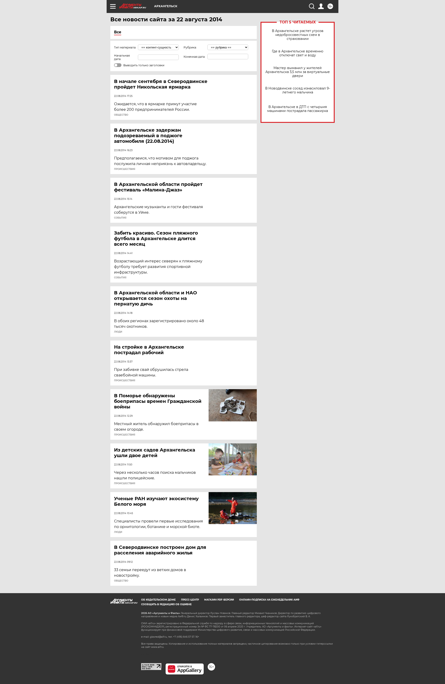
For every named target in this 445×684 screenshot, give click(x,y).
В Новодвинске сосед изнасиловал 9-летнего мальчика (297, 90)
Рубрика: (190, 47)
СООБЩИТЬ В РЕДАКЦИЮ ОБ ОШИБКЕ (166, 604)
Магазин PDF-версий (219, 599)
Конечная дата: (194, 56)
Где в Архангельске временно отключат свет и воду (297, 53)
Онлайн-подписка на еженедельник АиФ (269, 599)
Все (117, 32)
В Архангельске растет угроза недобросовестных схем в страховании (297, 35)
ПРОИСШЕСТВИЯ (124, 169)
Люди (118, 332)
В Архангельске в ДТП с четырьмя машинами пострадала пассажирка (297, 109)
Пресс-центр (190, 599)
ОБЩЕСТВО (121, 115)
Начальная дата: (122, 57)
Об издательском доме (158, 599)
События (120, 218)
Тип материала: (125, 47)
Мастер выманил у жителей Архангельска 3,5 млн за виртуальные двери (297, 72)
